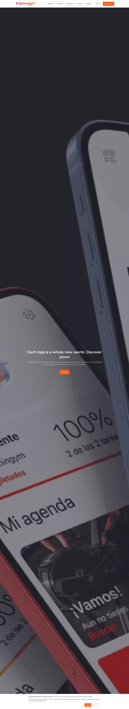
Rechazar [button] (96, 705)
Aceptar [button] (88, 705)
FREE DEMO (109, 3)
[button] (51, 4)
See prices (64, 372)
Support (97, 4)
